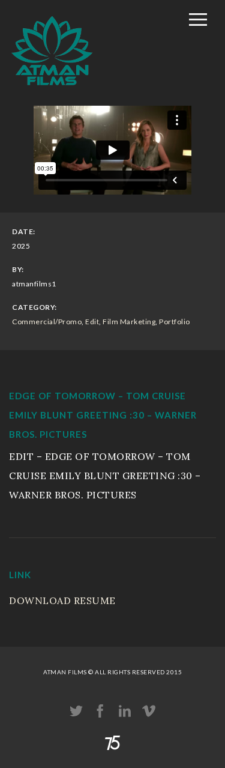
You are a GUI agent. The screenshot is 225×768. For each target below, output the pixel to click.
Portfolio (174, 321)
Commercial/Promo (47, 321)
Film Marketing (129, 321)
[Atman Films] (52, 92)
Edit (92, 321)
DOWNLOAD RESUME (62, 600)
